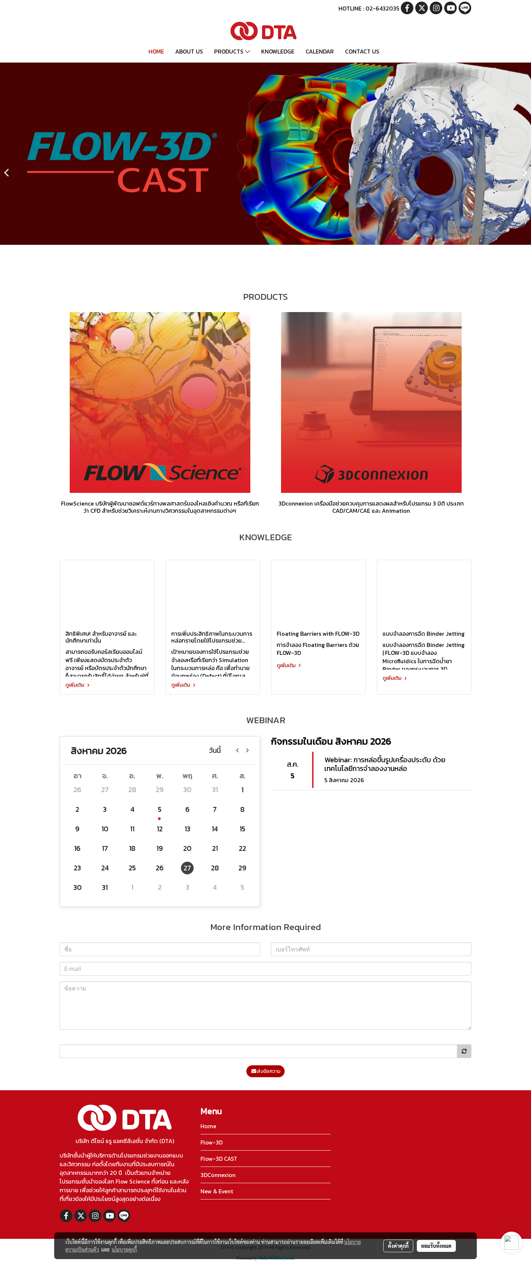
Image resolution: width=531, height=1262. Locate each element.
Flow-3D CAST (218, 1158)
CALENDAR (320, 51)
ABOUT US (189, 51)
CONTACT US (362, 51)
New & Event (216, 1191)
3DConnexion (218, 1175)
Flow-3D (211, 1142)
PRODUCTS (229, 51)
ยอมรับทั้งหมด (436, 1245)
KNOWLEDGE (277, 51)
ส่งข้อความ (268, 1071)
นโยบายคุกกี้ (124, 1249)
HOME (156, 51)
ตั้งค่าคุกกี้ (398, 1245)
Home (208, 1126)
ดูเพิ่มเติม (75, 685)
